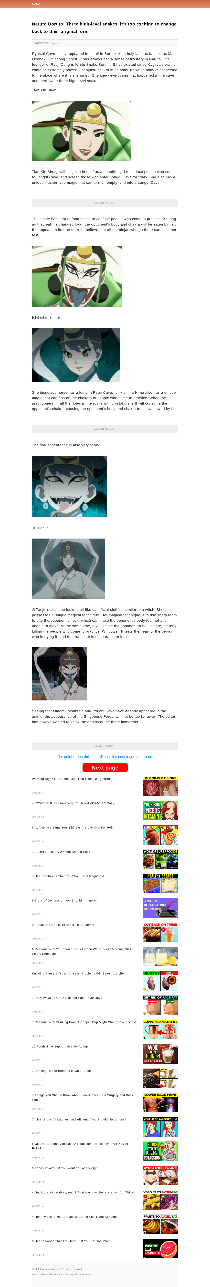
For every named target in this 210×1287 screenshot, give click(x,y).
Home (36, 4)
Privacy (60, 1274)
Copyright (70, 1274)
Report (55, 43)
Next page (105, 767)
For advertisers (83, 1274)
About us (36, 1274)
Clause (52, 1274)
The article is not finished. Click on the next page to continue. (105, 757)
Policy (45, 1274)
